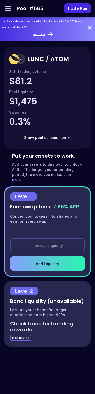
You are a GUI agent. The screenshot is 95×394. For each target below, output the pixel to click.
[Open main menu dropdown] (8, 8)
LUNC (35, 59)
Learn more (39, 34)
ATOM (59, 59)
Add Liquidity (47, 264)
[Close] (90, 28)
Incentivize (20, 338)
